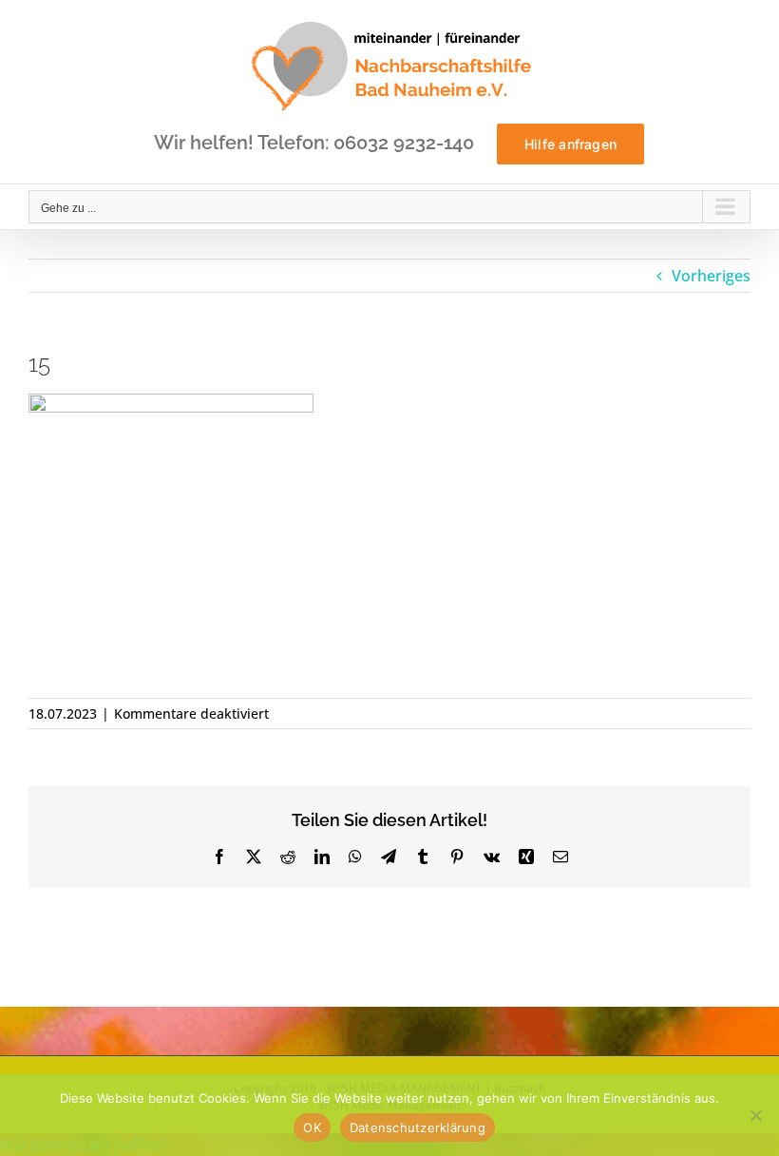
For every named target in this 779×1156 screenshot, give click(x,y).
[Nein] (755, 1115)
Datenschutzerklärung (417, 1127)
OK (312, 1127)
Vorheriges (711, 275)
